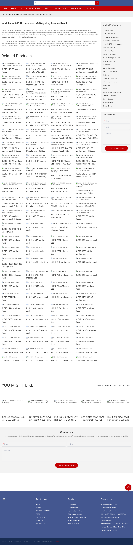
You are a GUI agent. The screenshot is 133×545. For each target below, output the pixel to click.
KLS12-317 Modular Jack (62, 262)
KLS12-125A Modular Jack (11, 287)
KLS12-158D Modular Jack (11, 241)
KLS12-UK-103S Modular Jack (37, 331)
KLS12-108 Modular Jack (62, 352)
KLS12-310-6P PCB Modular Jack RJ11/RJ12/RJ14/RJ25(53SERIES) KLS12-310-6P (62, 98)
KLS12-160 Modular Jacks (34, 228)
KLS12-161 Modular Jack (86, 227)
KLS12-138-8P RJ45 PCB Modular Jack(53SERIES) (12, 96)
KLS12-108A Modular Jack (85, 287)
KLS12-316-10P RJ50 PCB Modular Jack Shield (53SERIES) (62, 111)
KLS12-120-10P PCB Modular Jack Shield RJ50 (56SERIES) (84, 149)
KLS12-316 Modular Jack (86, 361)
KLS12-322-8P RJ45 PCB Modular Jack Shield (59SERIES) (37, 205)
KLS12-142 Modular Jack (86, 262)
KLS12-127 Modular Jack (37, 352)
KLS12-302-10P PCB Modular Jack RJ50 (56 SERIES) (61, 136)
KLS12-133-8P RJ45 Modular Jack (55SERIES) (37, 123)
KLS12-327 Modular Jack (37, 319)
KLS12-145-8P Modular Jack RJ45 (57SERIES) (61, 162)
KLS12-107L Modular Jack (60, 320)
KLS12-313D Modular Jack (85, 309)
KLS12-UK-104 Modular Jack (86, 331)
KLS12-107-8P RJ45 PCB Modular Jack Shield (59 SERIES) (12, 205)
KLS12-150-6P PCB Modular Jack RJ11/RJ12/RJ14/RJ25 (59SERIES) (35, 190)
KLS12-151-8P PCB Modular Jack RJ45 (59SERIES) (59, 190)
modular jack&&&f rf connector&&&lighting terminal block (33, 14)
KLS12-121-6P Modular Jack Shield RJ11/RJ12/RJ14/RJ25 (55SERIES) (85, 124)
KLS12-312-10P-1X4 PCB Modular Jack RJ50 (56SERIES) (62, 149)
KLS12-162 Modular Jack (86, 240)
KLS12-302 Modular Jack (13, 361)
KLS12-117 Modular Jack (37, 361)
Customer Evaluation (104, 385)
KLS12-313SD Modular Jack (11, 320)
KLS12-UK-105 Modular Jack (12, 342)
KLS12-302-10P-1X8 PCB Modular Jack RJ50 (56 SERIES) (86, 136)
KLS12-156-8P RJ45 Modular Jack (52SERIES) (87, 70)
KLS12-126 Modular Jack (86, 275)
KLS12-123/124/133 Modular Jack (34, 276)
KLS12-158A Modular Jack (85, 342)
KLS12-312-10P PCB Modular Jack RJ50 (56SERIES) (35, 149)
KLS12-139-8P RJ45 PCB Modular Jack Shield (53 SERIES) (37, 111)
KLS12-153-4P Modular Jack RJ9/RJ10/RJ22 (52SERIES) (36, 70)
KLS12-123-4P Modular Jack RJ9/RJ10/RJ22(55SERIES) (86, 111)
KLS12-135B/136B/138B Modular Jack (12, 265)
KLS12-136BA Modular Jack (11, 276)
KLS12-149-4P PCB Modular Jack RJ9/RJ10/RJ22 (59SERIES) (10, 190)
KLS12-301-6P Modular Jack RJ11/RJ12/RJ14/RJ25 (86, 217)
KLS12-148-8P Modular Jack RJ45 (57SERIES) (36, 175)
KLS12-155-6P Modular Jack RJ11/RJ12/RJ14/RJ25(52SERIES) (13, 83)
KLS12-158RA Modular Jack (36, 241)
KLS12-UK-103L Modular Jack (61, 331)
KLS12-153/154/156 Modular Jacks (59, 228)
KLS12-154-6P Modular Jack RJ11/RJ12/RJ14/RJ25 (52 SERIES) (62, 70)
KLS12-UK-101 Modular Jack (86, 320)
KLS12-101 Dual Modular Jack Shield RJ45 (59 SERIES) (86, 205)
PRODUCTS (117, 385)
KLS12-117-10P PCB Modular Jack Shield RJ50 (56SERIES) (10, 149)
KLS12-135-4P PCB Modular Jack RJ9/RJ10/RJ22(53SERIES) (62, 83)
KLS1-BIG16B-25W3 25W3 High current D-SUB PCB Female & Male (92, 418)
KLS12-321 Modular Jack (62, 297)
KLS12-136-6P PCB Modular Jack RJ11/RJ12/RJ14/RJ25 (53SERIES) (85, 83)
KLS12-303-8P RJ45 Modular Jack (60, 215)
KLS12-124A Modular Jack (60, 287)
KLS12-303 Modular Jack (37, 341)
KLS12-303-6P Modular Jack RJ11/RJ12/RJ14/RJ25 (36, 217)
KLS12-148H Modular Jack (35, 309)
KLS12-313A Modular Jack (60, 309)
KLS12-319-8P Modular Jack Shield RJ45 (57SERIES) (86, 175)
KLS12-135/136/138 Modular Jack (84, 252)
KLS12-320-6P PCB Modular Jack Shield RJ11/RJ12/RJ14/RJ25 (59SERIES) (85, 192)
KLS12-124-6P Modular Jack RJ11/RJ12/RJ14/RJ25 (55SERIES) (12, 124)
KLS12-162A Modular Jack (11, 252)
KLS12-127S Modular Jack (35, 287)
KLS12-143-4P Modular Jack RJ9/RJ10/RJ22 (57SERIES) (12, 162)
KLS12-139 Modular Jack (37, 262)
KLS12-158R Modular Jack (60, 241)
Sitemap (57, 541)
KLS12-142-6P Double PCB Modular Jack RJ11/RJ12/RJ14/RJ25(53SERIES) (37, 98)
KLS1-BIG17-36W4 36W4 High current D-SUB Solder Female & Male (119, 418)
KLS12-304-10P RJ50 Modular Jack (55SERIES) (62, 123)
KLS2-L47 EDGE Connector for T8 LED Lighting (14, 418)
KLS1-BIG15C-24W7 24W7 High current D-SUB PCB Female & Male (39, 418)
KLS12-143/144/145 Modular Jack (84, 298)
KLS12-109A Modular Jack (35, 252)
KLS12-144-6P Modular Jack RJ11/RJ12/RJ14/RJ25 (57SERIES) (36, 162)
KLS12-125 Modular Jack (62, 275)
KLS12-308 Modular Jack (37, 297)
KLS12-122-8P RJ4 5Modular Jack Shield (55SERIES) (11, 136)
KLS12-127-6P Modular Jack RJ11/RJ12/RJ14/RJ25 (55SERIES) (36, 136)
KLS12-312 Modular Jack (62, 361)
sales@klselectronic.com (114, 511)
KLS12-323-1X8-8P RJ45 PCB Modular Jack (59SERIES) (62, 205)
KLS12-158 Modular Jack (12, 352)
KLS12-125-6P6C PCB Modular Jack (11, 230)
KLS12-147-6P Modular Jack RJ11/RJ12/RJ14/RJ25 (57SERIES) (12, 175)
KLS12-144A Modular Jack (11, 309)
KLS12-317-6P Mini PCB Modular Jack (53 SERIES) (12, 111)
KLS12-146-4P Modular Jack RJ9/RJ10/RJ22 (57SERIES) (86, 162)
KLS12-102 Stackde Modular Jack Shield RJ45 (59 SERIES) (10, 217)
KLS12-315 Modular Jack (86, 352)
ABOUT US (126, 385)
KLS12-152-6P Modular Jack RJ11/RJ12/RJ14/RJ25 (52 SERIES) (13, 70)
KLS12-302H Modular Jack (11, 298)
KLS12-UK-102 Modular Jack (12, 331)
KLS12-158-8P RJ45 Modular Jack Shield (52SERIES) (35, 83)
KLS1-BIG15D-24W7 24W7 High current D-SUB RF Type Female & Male (66, 418)
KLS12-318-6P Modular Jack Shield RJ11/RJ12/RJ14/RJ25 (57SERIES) (61, 177)
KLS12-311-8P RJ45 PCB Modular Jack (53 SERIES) (86, 96)
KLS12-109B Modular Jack (60, 252)
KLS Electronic (6, 14)
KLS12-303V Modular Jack (60, 342)
